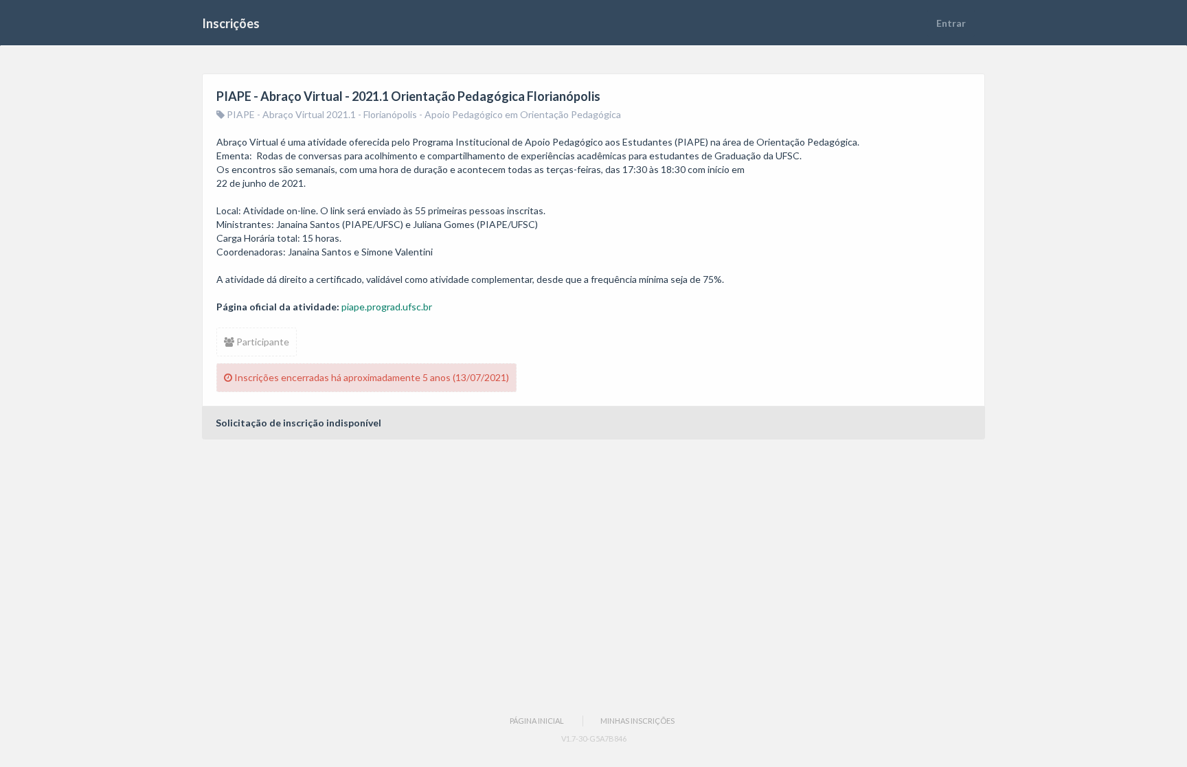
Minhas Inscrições (637, 720)
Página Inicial (537, 720)
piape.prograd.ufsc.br (386, 306)
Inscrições (231, 23)
